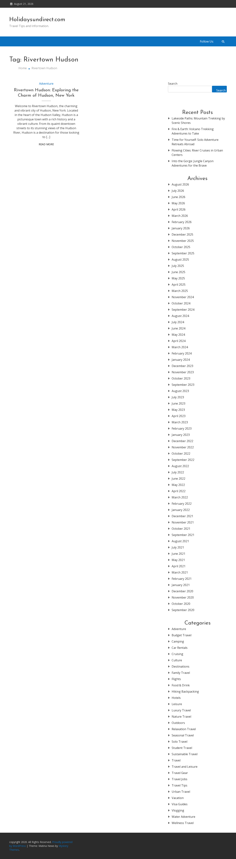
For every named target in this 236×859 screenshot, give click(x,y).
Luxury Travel (181, 710)
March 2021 (180, 572)
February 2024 (182, 353)
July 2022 (178, 472)
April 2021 (178, 566)
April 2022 (178, 491)
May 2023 (178, 410)
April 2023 (178, 416)
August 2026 (180, 184)
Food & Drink (181, 685)
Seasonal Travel (183, 735)
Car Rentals (180, 648)
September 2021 (183, 535)
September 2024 (183, 310)
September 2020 (183, 610)
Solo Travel (179, 742)
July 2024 (178, 322)
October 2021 (181, 529)
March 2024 (180, 347)
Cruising (177, 654)
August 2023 (180, 391)
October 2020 (181, 604)
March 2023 (180, 422)
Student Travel (182, 748)
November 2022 (183, 447)
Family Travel (181, 673)
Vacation (178, 798)
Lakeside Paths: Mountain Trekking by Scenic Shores (198, 120)
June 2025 (178, 272)
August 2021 (180, 541)
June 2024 (178, 328)
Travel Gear (180, 773)
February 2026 (182, 222)
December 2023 (182, 366)
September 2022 (183, 460)
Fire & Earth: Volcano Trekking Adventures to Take (193, 131)
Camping (178, 641)
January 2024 (181, 360)
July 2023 (178, 397)
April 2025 (178, 285)
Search (172, 84)
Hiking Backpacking (185, 691)
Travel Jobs (179, 779)
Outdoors (178, 723)
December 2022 (182, 441)
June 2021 (178, 554)
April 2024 (178, 341)
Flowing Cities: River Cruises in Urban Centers (197, 152)
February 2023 (182, 428)
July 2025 (178, 266)
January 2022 (181, 510)
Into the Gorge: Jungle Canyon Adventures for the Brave (193, 163)
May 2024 (178, 335)
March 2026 (180, 216)
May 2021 (178, 560)
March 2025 (180, 291)
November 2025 (183, 241)
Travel (176, 760)
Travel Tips (179, 785)
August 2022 (180, 466)
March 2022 (180, 497)
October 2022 (181, 453)
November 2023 (183, 372)
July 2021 (178, 547)
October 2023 (181, 378)
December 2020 (182, 591)
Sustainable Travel (184, 754)
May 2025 (178, 278)
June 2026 (178, 197)
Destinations (180, 666)
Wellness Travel (183, 823)
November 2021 (183, 522)
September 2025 (183, 253)
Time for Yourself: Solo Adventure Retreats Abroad (195, 142)
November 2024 (183, 297)
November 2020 (183, 597)
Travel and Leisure (184, 767)
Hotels (176, 698)
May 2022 (178, 485)
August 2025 (180, 259)
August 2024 (180, 316)
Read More (46, 144)
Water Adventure (183, 817)
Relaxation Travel (184, 729)
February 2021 (182, 579)
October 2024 (181, 303)
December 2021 (182, 516)
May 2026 (178, 203)
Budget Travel (181, 635)
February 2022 (182, 504)
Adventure (46, 84)
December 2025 (182, 234)
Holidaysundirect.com (37, 20)
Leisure (177, 704)
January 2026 (181, 228)
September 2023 (183, 385)
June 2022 (178, 479)
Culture (177, 660)
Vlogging (178, 810)
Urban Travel (181, 792)
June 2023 (178, 403)
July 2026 (178, 191)
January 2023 (181, 435)
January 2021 (181, 585)
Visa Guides (180, 804)
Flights (176, 679)
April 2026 (178, 209)
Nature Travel (181, 717)
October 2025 (181, 247)
